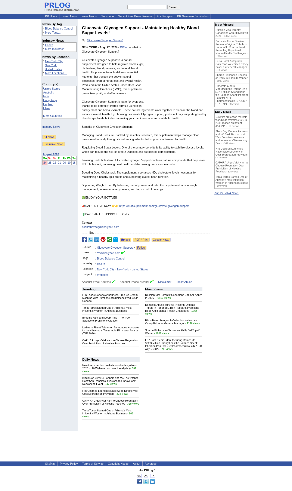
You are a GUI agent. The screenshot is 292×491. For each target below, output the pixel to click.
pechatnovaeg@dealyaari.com (100, 226)
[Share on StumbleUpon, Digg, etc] (109, 239)
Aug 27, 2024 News (226, 193)
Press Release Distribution (62, 10)
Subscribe (107, 16)
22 (54, 162)
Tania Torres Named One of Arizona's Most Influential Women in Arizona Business (106, 309)
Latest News (69, 16)
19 (69, 162)
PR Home (51, 16)
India (46, 96)
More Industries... (56, 48)
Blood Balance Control (59, 28)
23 (49, 162)
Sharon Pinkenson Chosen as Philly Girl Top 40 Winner (231, 77)
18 (73, 162)
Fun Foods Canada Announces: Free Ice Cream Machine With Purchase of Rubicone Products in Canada (110, 298)
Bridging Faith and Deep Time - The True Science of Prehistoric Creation (106, 319)
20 (64, 162)
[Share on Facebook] (84, 239)
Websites (103, 274)
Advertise (150, 463)
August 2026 (51, 154)
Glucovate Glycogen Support (105, 40)
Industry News (51, 126)
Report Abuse (183, 281)
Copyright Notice (118, 463)
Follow (141, 247)
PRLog (124, 47)
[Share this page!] (146, 483)
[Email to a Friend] (115, 239)
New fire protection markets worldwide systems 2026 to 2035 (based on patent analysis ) (109, 367)
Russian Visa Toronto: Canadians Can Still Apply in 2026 (232, 32)
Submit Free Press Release (135, 16)
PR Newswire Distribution (192, 16)
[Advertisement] (178, 77)
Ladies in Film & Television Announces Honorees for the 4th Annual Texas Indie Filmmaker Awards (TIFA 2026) (110, 330)
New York (51, 65)
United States (53, 69)
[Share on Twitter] (90, 239)
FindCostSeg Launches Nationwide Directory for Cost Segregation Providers (110, 392)
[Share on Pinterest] (103, 239)
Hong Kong (50, 100)
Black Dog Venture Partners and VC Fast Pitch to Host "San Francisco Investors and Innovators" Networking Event (110, 381)
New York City (54, 61)
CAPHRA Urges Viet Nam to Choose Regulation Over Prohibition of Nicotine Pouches (110, 342)
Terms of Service (92, 463)
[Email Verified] (123, 253)
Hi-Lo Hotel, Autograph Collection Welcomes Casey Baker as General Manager (171, 322)
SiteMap (50, 463)
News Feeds (89, 16)
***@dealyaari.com (108, 253)
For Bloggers (165, 16)
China (46, 108)
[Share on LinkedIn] (96, 239)
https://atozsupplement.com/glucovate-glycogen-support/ (154, 206)
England (48, 104)
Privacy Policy (69, 463)
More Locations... (56, 73)
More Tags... (53, 32)
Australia (48, 92)
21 (59, 162)
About (136, 463)
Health (49, 45)
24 (44, 162)
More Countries (52, 115)
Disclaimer (164, 281)
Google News (161, 239)
